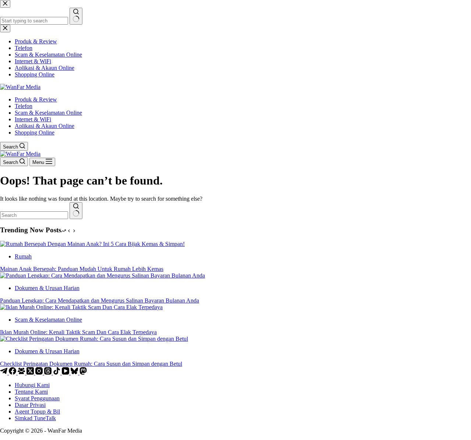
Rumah (23, 256)
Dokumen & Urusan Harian (47, 288)
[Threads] (48, 372)
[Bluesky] (75, 372)
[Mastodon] (83, 372)
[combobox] (34, 215)
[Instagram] (39, 372)
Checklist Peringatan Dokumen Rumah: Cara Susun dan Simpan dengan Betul (91, 364)
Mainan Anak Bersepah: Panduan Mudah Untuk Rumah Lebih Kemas (81, 269)
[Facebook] (13, 372)
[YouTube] (66, 372)
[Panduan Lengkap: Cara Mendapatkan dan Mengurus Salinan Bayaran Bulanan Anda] (102, 275)
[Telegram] (4, 372)
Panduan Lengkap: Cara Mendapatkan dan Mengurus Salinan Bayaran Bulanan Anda (99, 300)
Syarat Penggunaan (37, 398)
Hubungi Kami (32, 385)
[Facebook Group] (22, 372)
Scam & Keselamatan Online (48, 113)
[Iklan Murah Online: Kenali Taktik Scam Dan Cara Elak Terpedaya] (81, 307)
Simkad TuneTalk (35, 418)
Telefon (23, 106)
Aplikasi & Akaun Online (44, 126)
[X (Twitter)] (30, 372)
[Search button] (76, 210)
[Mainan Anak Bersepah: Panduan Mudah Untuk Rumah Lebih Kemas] (92, 244)
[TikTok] (57, 372)
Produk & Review (36, 99)
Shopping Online (34, 132)
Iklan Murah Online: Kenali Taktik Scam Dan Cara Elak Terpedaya (78, 332)
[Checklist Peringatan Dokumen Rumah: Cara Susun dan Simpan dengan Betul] (94, 339)
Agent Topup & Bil (37, 411)
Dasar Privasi (30, 405)
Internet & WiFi (33, 119)
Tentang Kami (31, 392)
